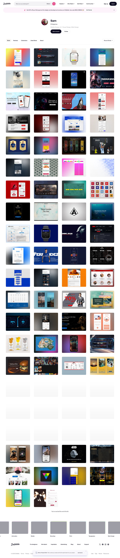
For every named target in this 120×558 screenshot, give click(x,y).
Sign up (106, 3)
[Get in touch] (20, 63)
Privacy (27, 553)
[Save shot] (23, 63)
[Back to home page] (7, 4)
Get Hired (80, 3)
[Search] (54, 3)
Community (89, 3)
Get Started (89, 10)
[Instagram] (105, 544)
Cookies (33, 553)
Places (100, 553)
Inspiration (54, 544)
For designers (33, 544)
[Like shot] (27, 63)
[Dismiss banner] (86, 551)
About (78, 544)
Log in (113, 3)
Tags (96, 553)
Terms (22, 553)
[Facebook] (102, 544)
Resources (106, 553)
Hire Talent (70, 3)
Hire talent (44, 544)
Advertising (64, 544)
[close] (114, 10)
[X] (100, 544)
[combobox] (30, 4)
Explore (62, 3)
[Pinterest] (108, 544)
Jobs (92, 553)
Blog (72, 544)
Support (86, 544)
